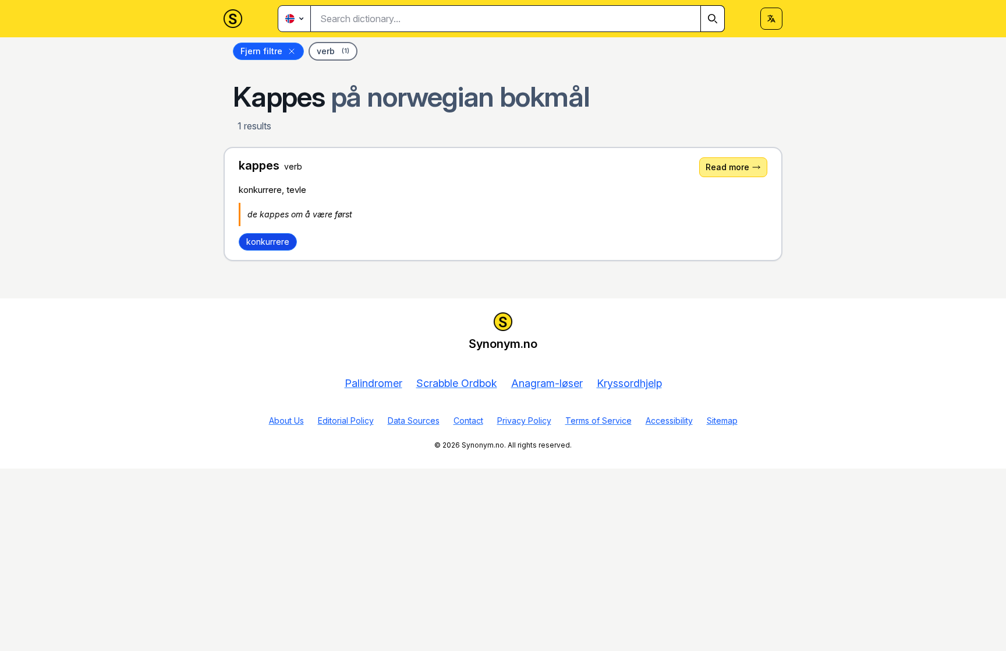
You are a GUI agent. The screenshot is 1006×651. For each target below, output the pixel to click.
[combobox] (518, 18)
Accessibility (669, 420)
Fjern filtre (261, 51)
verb (333, 51)
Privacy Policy (524, 420)
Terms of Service (598, 420)
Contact (468, 420)
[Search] (712, 18)
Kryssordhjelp (629, 383)
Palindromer (373, 383)
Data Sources (414, 420)
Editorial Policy (346, 420)
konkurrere (267, 242)
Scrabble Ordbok (456, 383)
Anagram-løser (547, 383)
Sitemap (722, 420)
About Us (286, 420)
